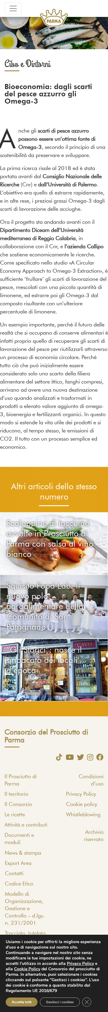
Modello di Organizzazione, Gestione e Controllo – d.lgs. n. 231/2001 (24, 909)
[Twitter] (79, 757)
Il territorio (16, 794)
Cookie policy (81, 804)
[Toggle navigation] (13, 8)
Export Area (18, 863)
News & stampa (23, 853)
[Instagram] (88, 757)
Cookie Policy (27, 969)
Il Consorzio (18, 804)
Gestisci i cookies (60, 1002)
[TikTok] (57, 757)
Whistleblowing (83, 815)
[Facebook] (98, 757)
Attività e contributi (25, 825)
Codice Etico (19, 884)
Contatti (14, 873)
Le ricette (14, 815)
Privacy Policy (81, 794)
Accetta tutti (22, 1002)
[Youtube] (68, 757)
